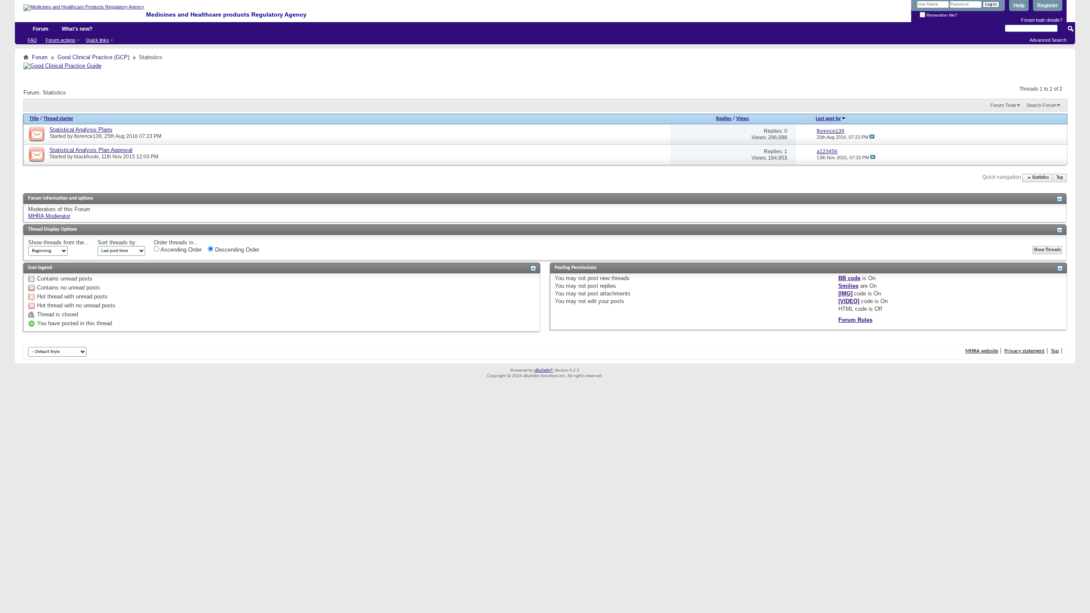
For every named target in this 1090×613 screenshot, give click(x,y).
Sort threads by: (117, 242)
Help (1018, 6)
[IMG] (845, 293)
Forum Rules (855, 320)
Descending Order (236, 249)
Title (34, 118)
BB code (849, 278)
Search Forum (1041, 105)
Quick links (97, 40)
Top (1059, 177)
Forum (41, 29)
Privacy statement (1024, 351)
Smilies (848, 286)
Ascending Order (180, 249)
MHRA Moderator (49, 216)
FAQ (32, 40)
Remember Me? (941, 15)
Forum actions (60, 40)
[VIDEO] (848, 301)
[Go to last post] (872, 137)
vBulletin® (544, 370)
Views (742, 118)
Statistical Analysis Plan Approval (90, 150)
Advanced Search (1048, 40)
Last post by (828, 118)
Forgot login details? (1041, 20)
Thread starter (58, 118)
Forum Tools (1003, 105)
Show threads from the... (58, 242)
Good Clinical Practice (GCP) (93, 57)
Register (1047, 6)
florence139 (88, 136)
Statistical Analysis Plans (80, 129)
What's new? (77, 29)
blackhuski (86, 157)
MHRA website (981, 351)
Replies (723, 118)
